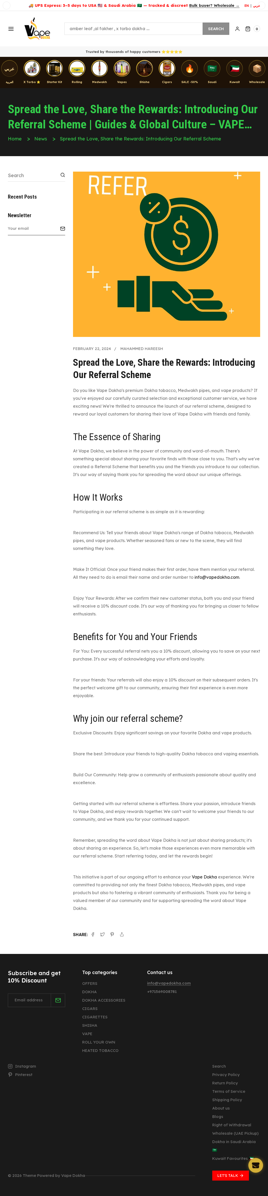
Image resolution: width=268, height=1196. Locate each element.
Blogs (217, 1116)
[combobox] (146, 29)
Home (15, 139)
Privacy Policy (226, 1074)
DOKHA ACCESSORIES (103, 1000)
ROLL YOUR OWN (98, 1042)
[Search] (62, 174)
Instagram (25, 1066)
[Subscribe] (62, 228)
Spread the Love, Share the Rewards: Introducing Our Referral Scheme (140, 139)
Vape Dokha (204, 877)
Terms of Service (228, 1091)
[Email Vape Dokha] (255, 1165)
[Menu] (10, 28)
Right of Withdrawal (231, 1124)
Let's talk (227, 1175)
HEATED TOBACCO (100, 1050)
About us (221, 1108)
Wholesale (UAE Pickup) (235, 1133)
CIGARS (90, 1008)
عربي (256, 6)
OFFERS (89, 983)
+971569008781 (162, 991)
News (40, 139)
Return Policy (225, 1082)
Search (216, 28)
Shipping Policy (227, 1099)
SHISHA (89, 1025)
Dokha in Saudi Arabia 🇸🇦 (234, 1146)
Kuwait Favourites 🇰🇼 (233, 1158)
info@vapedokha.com (216, 577)
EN (246, 6)
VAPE (87, 1033)
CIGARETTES (95, 1016)
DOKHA (89, 991)
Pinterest (23, 1074)
